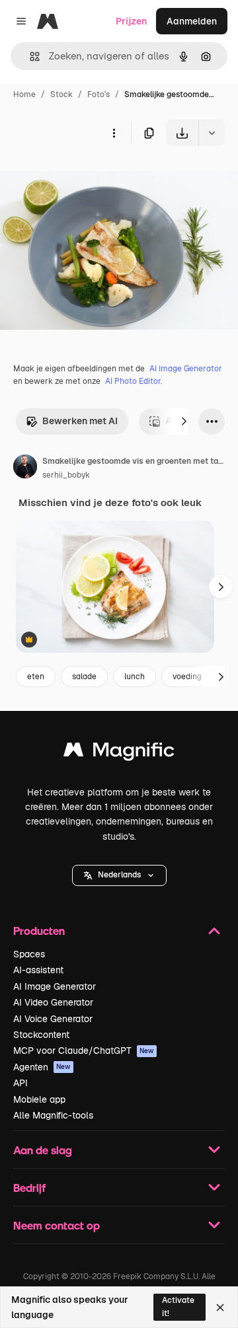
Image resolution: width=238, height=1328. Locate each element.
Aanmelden (192, 21)
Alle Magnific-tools (53, 1115)
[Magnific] (119, 753)
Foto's (98, 94)
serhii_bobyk (66, 475)
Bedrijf (29, 1188)
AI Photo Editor (133, 381)
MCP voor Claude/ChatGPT (83, 1050)
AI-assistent (38, 970)
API (20, 1083)
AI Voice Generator (53, 1019)
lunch (134, 676)
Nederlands (119, 874)
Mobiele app (39, 1099)
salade (84, 676)
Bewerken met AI (80, 421)
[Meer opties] (113, 133)
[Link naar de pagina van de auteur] (25, 468)
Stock (61, 94)
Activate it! (178, 1306)
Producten (39, 931)
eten (35, 676)
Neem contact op (56, 1225)
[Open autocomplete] (29, 56)
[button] (119, 875)
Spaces (29, 954)
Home (24, 94)
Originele (87, 176)
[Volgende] (184, 421)
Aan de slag (42, 1150)
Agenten (42, 1067)
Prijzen (131, 21)
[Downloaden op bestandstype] (211, 133)
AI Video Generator (53, 1002)
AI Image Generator (185, 368)
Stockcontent (41, 1035)
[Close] (220, 1307)
